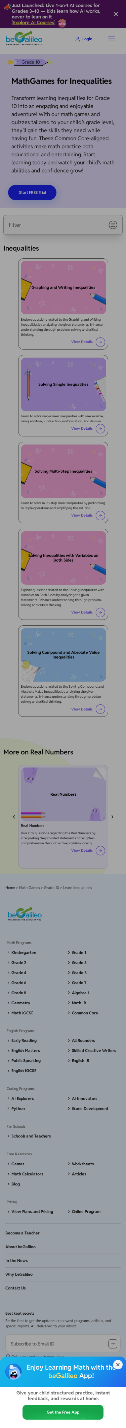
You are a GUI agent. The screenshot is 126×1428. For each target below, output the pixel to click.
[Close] (118, 1364)
